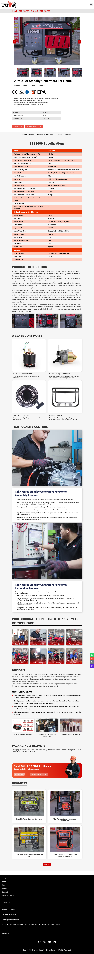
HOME (14, 11)
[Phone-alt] (92, 662)
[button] (91, 4)
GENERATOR (24, 11)
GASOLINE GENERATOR (40, 11)
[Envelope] (92, 658)
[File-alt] (92, 666)
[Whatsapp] (92, 655)
